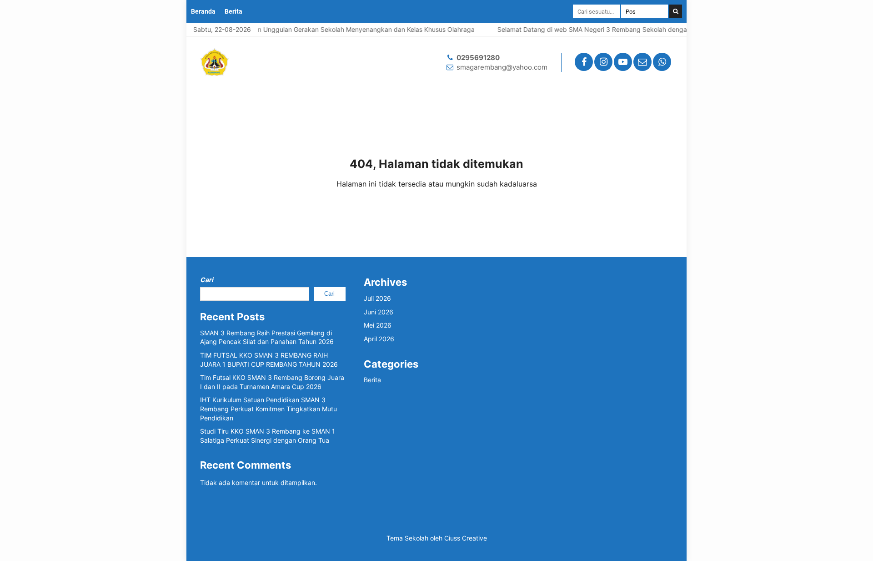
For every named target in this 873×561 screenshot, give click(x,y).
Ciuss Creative (465, 538)
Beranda (203, 11)
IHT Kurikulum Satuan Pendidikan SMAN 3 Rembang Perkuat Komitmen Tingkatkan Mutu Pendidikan (268, 408)
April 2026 (379, 339)
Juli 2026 (377, 298)
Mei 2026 (377, 325)
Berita (233, 11)
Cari (206, 279)
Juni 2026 (378, 312)
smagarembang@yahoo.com (502, 67)
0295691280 (478, 57)
